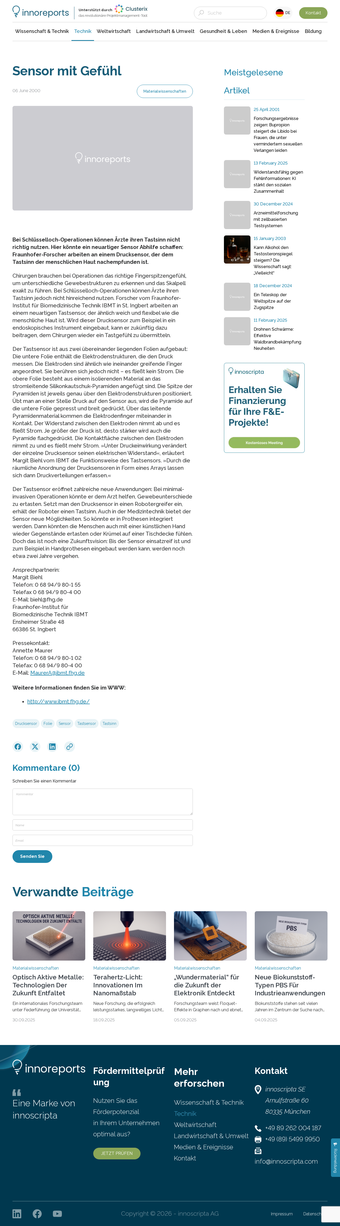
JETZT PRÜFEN (117, 1153)
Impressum (282, 1213)
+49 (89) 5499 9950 (292, 1139)
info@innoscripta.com (286, 1161)
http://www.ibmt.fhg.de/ (58, 701)
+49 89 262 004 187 (293, 1128)
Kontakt (313, 12)
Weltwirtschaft (195, 1125)
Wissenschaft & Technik (209, 1102)
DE (287, 13)
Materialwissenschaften (164, 91)
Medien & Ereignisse (203, 1147)
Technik (185, 1113)
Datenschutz (315, 1213)
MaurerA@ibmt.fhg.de (57, 673)
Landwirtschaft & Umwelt (211, 1136)
